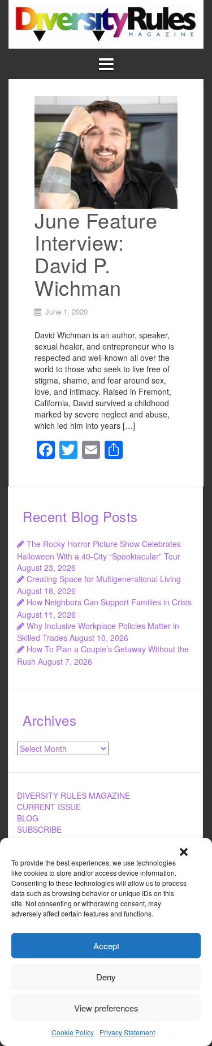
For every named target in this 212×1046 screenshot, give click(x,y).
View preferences (106, 1008)
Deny (106, 977)
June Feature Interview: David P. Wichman (95, 253)
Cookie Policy (72, 1032)
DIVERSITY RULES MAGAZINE (73, 795)
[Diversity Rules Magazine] (106, 23)
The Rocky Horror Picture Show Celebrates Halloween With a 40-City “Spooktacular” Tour (99, 549)
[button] (183, 852)
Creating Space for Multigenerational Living (104, 578)
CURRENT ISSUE (49, 806)
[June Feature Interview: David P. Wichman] (106, 151)
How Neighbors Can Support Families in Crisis (109, 602)
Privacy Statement (127, 1032)
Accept (106, 946)
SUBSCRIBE (39, 829)
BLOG (27, 818)
